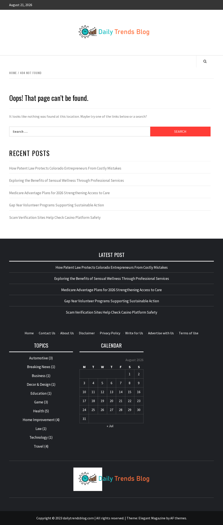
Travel (39, 446)
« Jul (110, 426)
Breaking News (38, 366)
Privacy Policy (110, 333)
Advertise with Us (161, 333)
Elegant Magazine (152, 518)
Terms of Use (188, 333)
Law (38, 428)
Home (29, 333)
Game (38, 402)
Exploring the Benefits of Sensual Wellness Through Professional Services (66, 180)
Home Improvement (39, 419)
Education (38, 393)
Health (38, 411)
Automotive (38, 358)
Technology (38, 437)
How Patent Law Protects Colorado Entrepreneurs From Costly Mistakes (65, 168)
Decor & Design (39, 384)
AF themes (178, 518)
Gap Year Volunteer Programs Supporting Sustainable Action (56, 205)
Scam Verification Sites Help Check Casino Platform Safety (55, 217)
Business (39, 375)
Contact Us (47, 333)
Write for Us (134, 333)
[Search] (205, 61)
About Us (67, 333)
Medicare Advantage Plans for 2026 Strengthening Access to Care (59, 192)
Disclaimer (87, 333)
